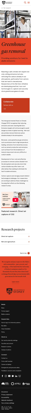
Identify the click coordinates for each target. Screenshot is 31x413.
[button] (25, 2)
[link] (6, 8)
